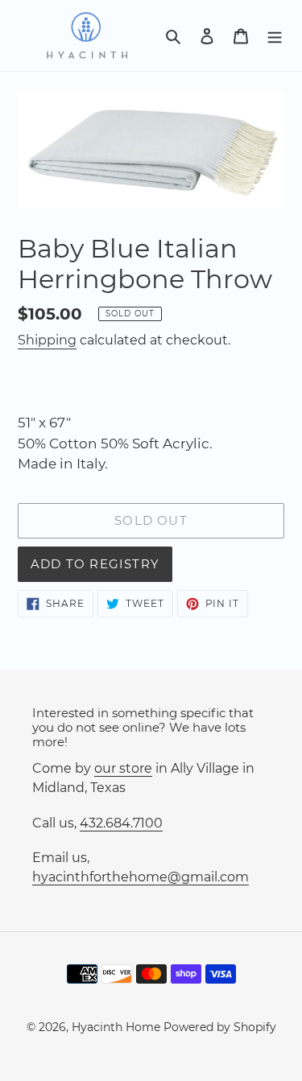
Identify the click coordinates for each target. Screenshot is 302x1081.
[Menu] (275, 35)
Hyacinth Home (116, 1027)
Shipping (47, 340)
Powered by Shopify (219, 1027)
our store (123, 768)
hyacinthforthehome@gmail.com (140, 877)
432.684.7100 (121, 823)
